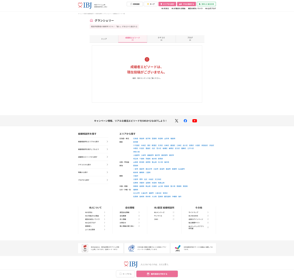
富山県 (154, 162)
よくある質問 (90, 229)
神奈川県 (136, 152)
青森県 (141, 138)
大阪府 (135, 176)
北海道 (135, 138)
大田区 (197, 145)
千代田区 (136, 145)
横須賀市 (164, 155)
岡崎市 (141, 169)
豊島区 (148, 148)
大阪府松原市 (98, 13)
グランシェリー (108, 13)
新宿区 (154, 145)
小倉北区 (158, 193)
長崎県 (141, 196)
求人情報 (123, 219)
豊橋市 (174, 169)
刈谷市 (155, 169)
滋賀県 (148, 182)
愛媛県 (179, 186)
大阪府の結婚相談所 (88, 13)
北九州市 (136, 193)
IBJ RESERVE (193, 216)
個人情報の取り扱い (127, 226)
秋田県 (160, 138)
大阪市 (135, 179)
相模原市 (150, 155)
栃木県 (154, 158)
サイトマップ (193, 212)
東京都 (135, 142)
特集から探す (83, 172)
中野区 (135, 148)
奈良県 (154, 182)
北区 (153, 148)
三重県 (148, 172)
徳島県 (166, 186)
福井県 (166, 162)
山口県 (160, 186)
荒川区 (158, 148)
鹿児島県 (167, 196)
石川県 (160, 162)
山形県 (166, 138)
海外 (179, 196)
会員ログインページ (196, 219)
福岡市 (151, 193)
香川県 (172, 186)
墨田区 (172, 145)
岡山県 (148, 186)
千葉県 (141, 158)
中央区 (143, 145)
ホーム (80, 13)
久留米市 (144, 193)
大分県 (154, 196)
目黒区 (191, 145)
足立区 (177, 148)
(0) (132, 38)
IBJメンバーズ (159, 212)
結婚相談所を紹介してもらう (88, 149)
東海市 (162, 169)
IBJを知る (165, 8)
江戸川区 (190, 148)
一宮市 (135, 169)
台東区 (166, 145)
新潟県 (141, 162)
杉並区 (141, 148)
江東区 (179, 145)
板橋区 (165, 148)
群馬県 (160, 158)
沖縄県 (174, 196)
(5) (161, 38)
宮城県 (154, 138)
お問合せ (123, 222)
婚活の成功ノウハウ (195, 8)
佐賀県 (135, 196)
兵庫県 (135, 182)
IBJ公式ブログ (210, 8)
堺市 (141, 179)
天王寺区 (158, 179)
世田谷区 (204, 145)
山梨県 (135, 162)
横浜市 (171, 155)
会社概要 (123, 216)
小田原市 (136, 155)
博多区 (165, 193)
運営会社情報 (124, 212)
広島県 (154, 186)
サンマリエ (158, 216)
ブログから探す (83, 180)
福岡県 (135, 189)
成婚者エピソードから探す (87, 157)
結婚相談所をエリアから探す (88, 141)
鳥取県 (135, 186)
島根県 (141, 186)
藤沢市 (157, 155)
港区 (148, 145)
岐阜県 (135, 172)
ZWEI (156, 219)
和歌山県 (161, 182)
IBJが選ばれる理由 (178, 8)
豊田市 (168, 169)
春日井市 (149, 169)
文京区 (160, 145)
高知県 (185, 186)
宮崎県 (160, 196)
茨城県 (148, 158)
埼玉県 (135, 158)
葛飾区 (183, 148)
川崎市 (143, 155)
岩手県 (148, 138)
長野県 (148, 162)
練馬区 (171, 148)
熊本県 (148, 196)
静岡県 (141, 172)
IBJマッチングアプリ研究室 (196, 227)
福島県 (172, 138)
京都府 (141, 182)
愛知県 (135, 165)
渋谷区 (211, 145)
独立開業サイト (194, 222)
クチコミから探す (84, 164)
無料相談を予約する (159, 273)
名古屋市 (181, 169)
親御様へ (88, 226)
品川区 (185, 145)
